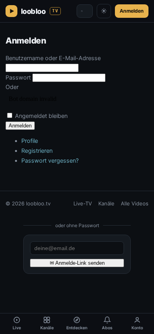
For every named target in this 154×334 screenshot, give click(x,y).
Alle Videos (134, 203)
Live (17, 327)
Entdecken (76, 327)
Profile (29, 140)
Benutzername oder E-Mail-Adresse (53, 58)
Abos (107, 327)
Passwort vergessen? (50, 160)
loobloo (39, 11)
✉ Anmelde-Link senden (77, 263)
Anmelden (132, 11)
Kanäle (106, 203)
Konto (137, 327)
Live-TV (82, 203)
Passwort (18, 77)
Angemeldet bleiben (41, 116)
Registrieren (37, 150)
